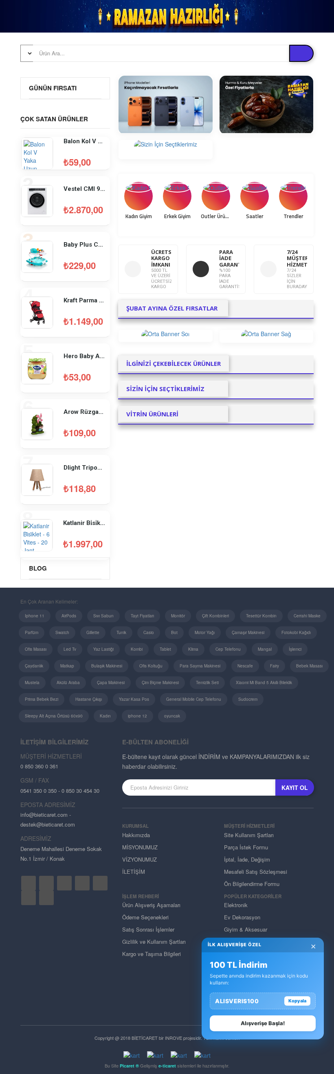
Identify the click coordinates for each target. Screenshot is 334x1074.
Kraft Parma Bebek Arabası (84, 300)
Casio (148, 632)
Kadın (105, 716)
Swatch (62, 632)
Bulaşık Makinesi (106, 666)
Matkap (67, 666)
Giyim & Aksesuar (245, 929)
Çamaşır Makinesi (248, 632)
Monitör (178, 616)
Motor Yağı (205, 632)
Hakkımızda (136, 835)
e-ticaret (167, 1066)
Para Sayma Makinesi (200, 666)
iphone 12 (137, 716)
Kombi (137, 649)
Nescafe (245, 666)
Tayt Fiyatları (142, 616)
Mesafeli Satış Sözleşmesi (255, 871)
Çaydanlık (34, 666)
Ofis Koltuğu (151, 666)
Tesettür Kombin (261, 616)
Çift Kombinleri (215, 616)
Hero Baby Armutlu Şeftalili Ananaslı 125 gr (84, 356)
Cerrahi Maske (307, 616)
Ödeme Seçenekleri (145, 917)
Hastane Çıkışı (88, 699)
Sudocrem (247, 699)
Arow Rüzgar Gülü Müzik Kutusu (84, 412)
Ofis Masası (35, 649)
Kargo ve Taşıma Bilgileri (151, 954)
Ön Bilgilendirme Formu (251, 884)
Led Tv (70, 649)
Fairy (274, 666)
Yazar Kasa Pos (134, 699)
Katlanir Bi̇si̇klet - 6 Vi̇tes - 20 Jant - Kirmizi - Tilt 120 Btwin (84, 523)
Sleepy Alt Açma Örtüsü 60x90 (54, 716)
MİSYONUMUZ (140, 847)
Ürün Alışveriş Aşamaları (151, 905)
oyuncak (172, 716)
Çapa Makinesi (111, 682)
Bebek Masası (309, 666)
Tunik (121, 632)
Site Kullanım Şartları (249, 835)
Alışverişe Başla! (263, 1023)
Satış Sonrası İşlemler (148, 929)
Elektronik (236, 905)
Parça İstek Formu (246, 847)
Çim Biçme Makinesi (160, 682)
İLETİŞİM (133, 871)
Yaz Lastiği (103, 649)
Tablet (165, 649)
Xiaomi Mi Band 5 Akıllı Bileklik (264, 682)
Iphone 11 (34, 616)
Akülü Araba (68, 682)
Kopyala (297, 1001)
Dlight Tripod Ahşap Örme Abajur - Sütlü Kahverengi (84, 467)
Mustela (32, 682)
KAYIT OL (294, 787)
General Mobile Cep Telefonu (193, 699)
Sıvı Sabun (103, 616)
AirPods (69, 616)
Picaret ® (129, 1066)
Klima (193, 649)
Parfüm (31, 632)
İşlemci (295, 649)
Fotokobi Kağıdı (296, 632)
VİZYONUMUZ (139, 859)
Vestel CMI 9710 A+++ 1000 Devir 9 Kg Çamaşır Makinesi (84, 188)
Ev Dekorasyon (242, 917)
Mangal (265, 649)
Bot (174, 632)
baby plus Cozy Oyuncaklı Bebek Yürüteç (84, 244)
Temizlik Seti (207, 682)
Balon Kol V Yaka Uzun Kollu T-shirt (84, 141)
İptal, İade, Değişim (247, 859)
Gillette (92, 632)
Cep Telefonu (228, 649)
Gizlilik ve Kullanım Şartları (154, 941)
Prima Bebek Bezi (41, 699)
